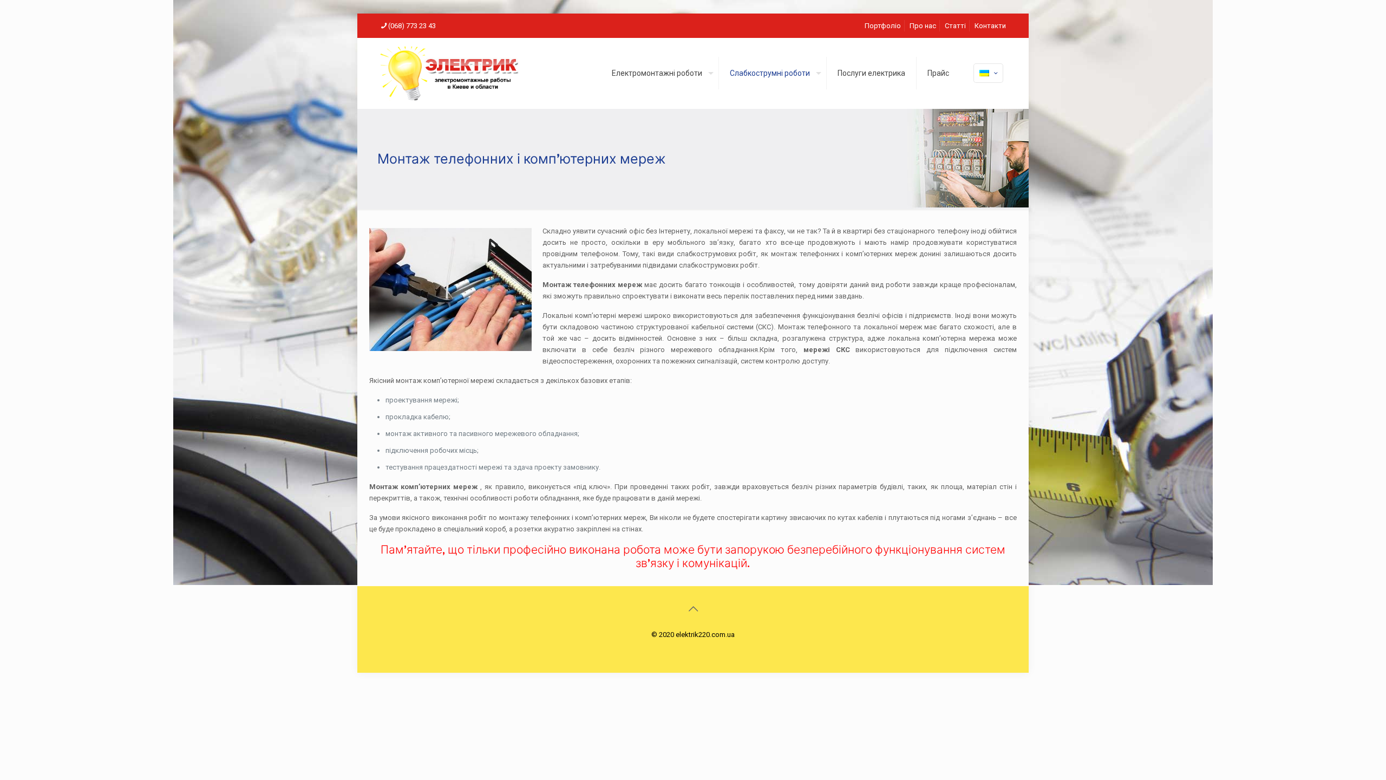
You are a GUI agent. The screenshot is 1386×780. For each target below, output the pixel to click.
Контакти (990, 26)
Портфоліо (883, 26)
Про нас (923, 26)
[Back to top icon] (693, 608)
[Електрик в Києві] (449, 73)
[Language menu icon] (988, 73)
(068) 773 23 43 (412, 26)
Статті (955, 26)
